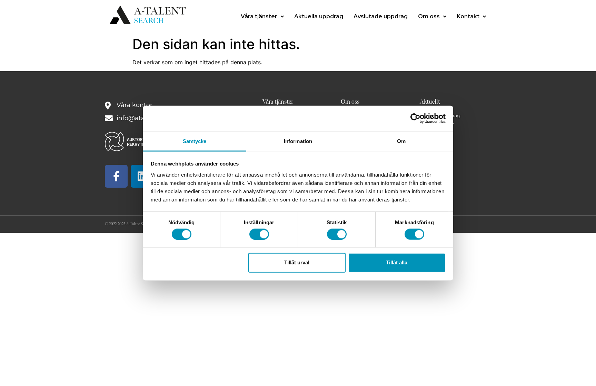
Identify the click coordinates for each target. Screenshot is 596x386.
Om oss (429, 16)
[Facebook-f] (116, 176)
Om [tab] (401, 141)
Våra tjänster (259, 16)
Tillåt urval (296, 262)
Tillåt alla (396, 262)
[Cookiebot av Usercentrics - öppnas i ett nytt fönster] (415, 118)
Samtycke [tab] (195, 141)
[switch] (259, 233)
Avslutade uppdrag (381, 16)
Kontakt (468, 16)
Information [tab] (298, 141)
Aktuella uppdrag (318, 16)
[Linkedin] (142, 176)
